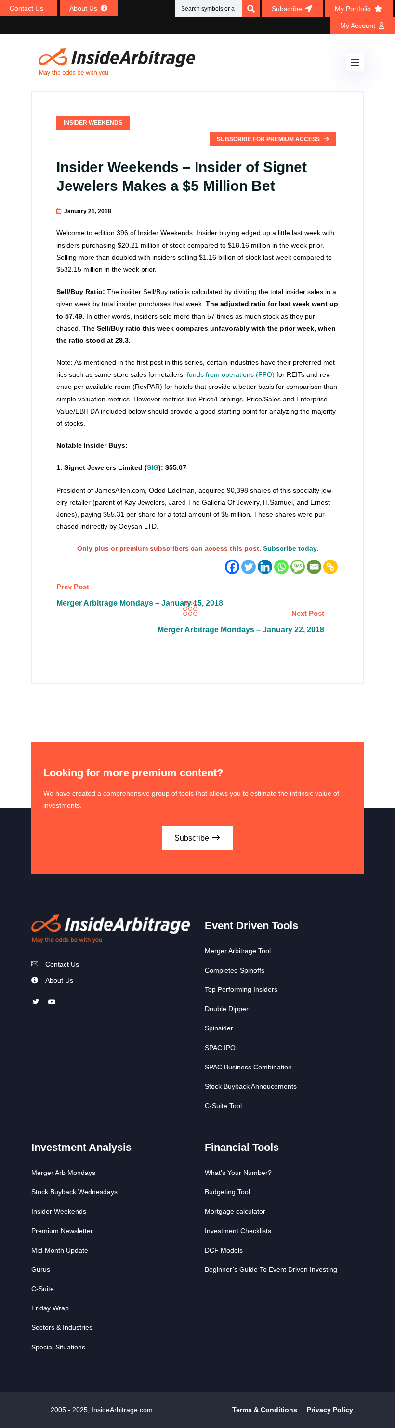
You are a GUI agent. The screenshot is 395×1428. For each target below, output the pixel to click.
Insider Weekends (93, 123)
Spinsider (219, 1028)
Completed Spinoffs (234, 970)
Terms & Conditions (264, 1410)
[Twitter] (248, 567)
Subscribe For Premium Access (269, 139)
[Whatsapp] (281, 567)
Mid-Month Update (59, 1250)
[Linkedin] (265, 567)
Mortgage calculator (235, 1211)
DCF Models (224, 1250)
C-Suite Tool (223, 1105)
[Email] (314, 567)
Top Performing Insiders (241, 989)
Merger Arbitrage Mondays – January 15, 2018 (139, 603)
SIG (152, 467)
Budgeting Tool (227, 1192)
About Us (59, 980)
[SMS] (297, 567)
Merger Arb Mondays (63, 1172)
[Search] (251, 8)
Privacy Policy (330, 1410)
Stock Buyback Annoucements (251, 1086)
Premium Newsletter (62, 1231)
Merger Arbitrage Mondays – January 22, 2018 (241, 630)
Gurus (40, 1269)
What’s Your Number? (238, 1172)
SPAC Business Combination (248, 1067)
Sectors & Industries (61, 1327)
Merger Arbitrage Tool (238, 951)
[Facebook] (232, 567)
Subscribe (192, 838)
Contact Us (62, 964)
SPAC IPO (220, 1048)
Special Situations (58, 1347)
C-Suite (42, 1289)
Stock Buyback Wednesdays (74, 1192)
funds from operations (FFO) (231, 374)
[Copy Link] (330, 567)
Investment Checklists (238, 1231)
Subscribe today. (290, 548)
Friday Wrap (50, 1308)
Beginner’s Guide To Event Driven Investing (271, 1269)
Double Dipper (227, 1009)
